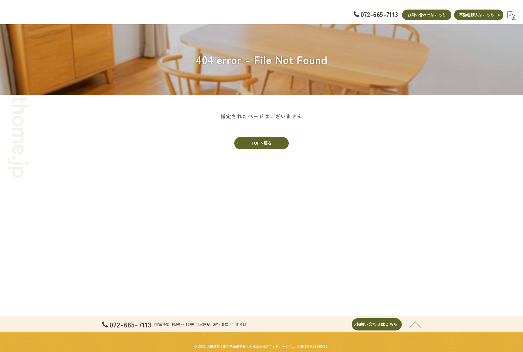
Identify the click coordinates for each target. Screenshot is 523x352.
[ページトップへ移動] (415, 324)
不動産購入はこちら (476, 14)
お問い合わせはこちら (427, 14)
